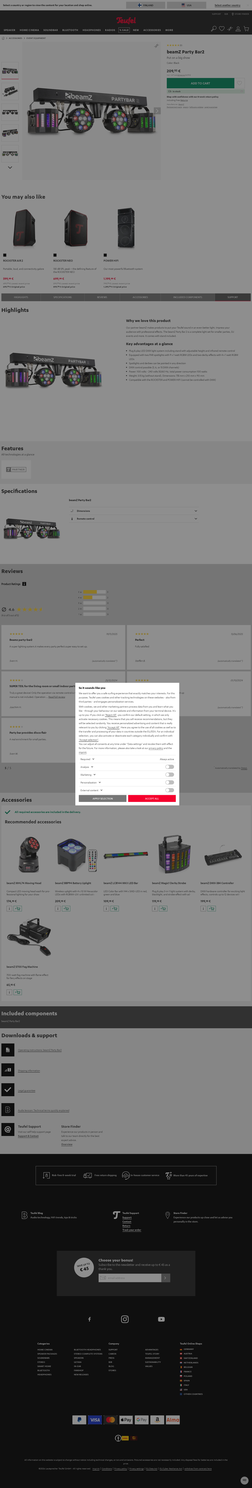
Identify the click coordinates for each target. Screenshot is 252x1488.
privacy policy (156, 748)
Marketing (86, 774)
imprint (82, 752)
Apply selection (103, 798)
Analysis (85, 766)
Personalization (89, 782)
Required (85, 759)
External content (89, 790)
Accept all (152, 798)
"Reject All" (111, 714)
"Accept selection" (88, 739)
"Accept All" (113, 727)
